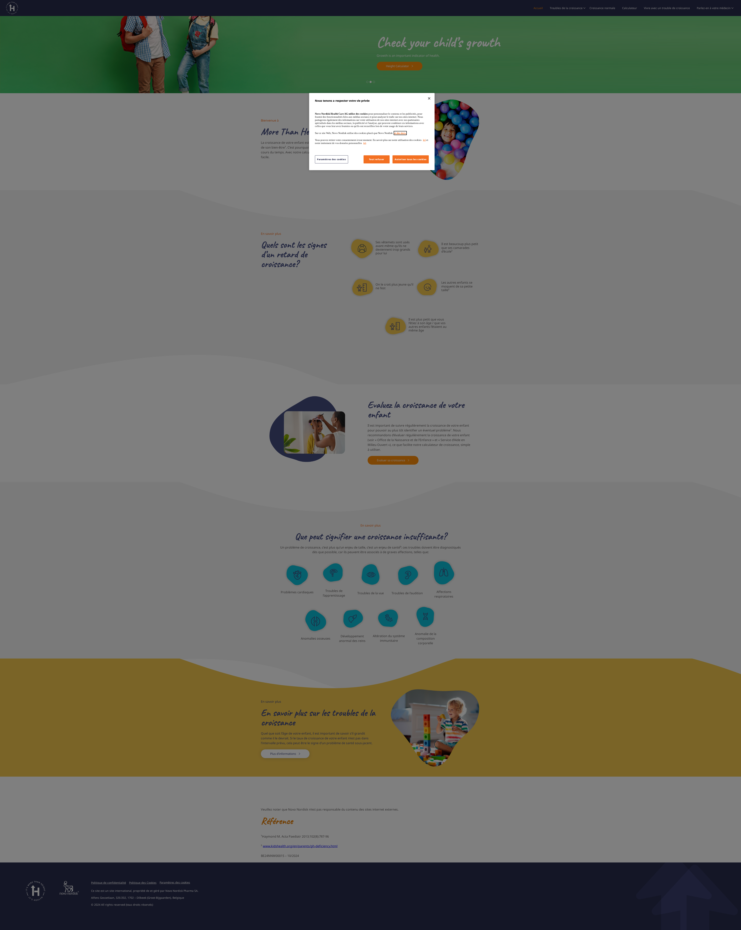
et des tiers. (400, 133)
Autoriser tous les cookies (411, 159)
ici (424, 140)
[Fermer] (429, 98)
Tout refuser (376, 159)
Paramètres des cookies (331, 159)
